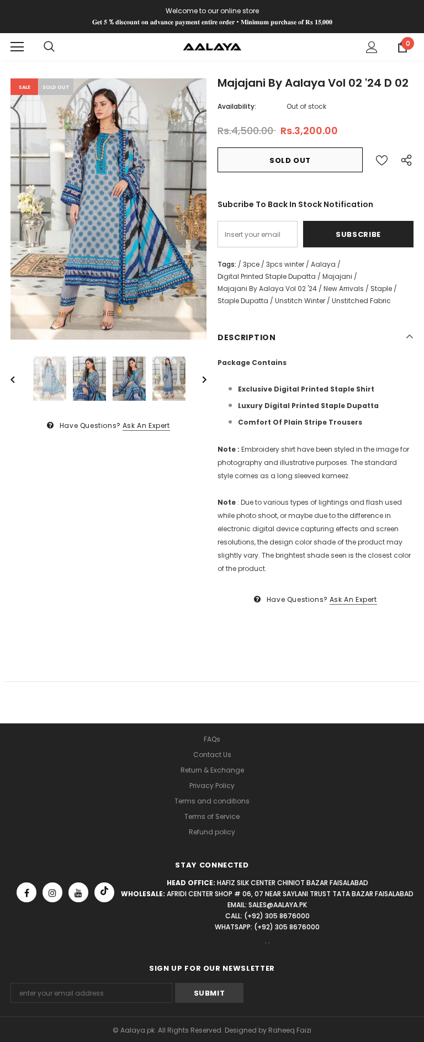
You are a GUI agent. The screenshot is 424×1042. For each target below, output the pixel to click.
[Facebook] (26, 892)
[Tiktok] (104, 892)
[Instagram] (52, 892)
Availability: (237, 106)
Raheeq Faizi (289, 1030)
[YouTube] (78, 892)
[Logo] (212, 46)
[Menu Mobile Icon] (17, 47)
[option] (108, 209)
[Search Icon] (49, 46)
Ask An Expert (146, 425)
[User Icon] (372, 47)
